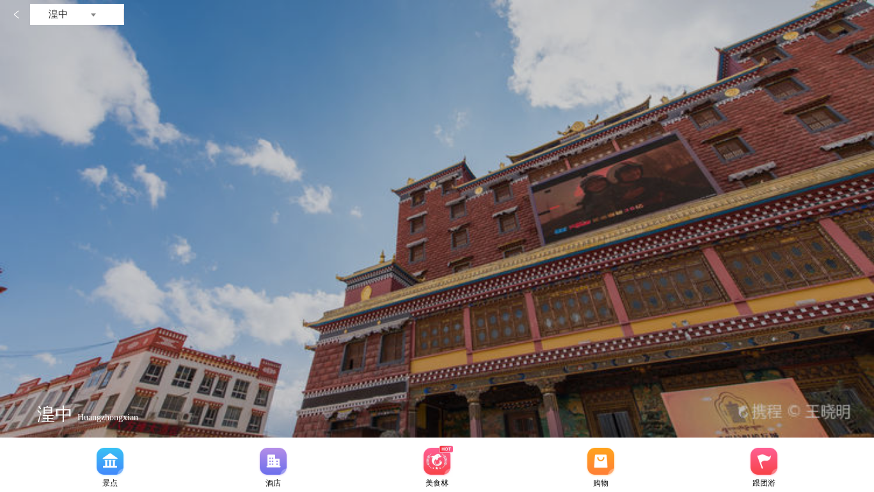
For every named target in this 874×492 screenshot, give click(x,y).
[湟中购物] (601, 461)
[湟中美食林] (437, 461)
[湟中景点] (110, 461)
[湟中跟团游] (764, 461)
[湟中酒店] (273, 461)
